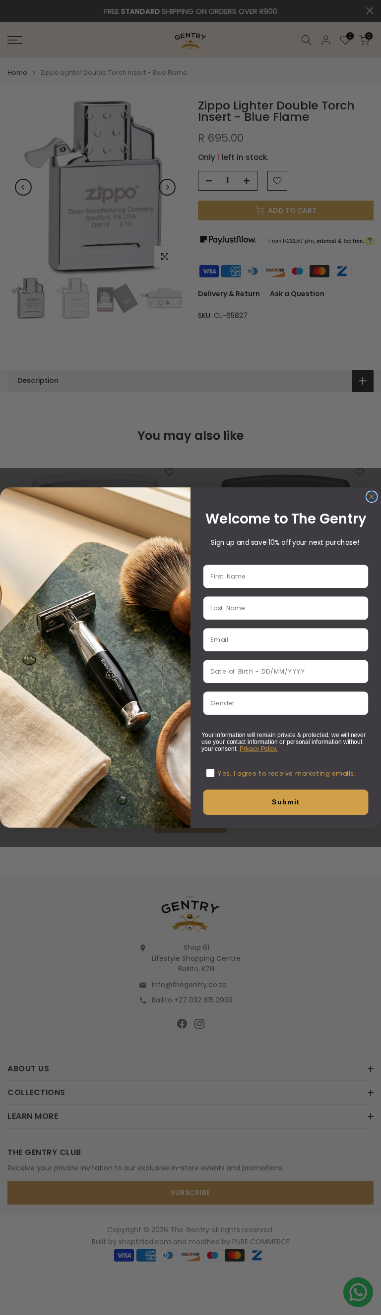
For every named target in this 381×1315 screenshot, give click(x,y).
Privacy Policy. (259, 748)
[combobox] (283, 703)
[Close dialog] (372, 497)
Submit (286, 802)
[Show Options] (360, 703)
